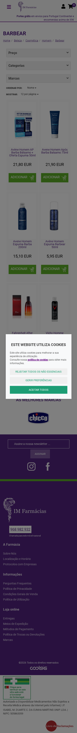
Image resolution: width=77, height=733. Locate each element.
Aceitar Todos (38, 389)
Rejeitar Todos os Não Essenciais (38, 371)
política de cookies (38, 359)
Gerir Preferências (38, 380)
